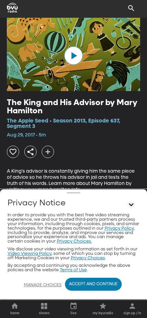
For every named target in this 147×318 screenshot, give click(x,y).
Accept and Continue (93, 284)
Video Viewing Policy (29, 253)
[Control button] (131, 204)
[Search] (131, 8)
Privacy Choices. (74, 241)
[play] (73, 55)
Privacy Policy (119, 228)
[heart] (13, 152)
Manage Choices (43, 285)
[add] (48, 152)
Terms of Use (73, 270)
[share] (30, 152)
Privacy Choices (88, 258)
